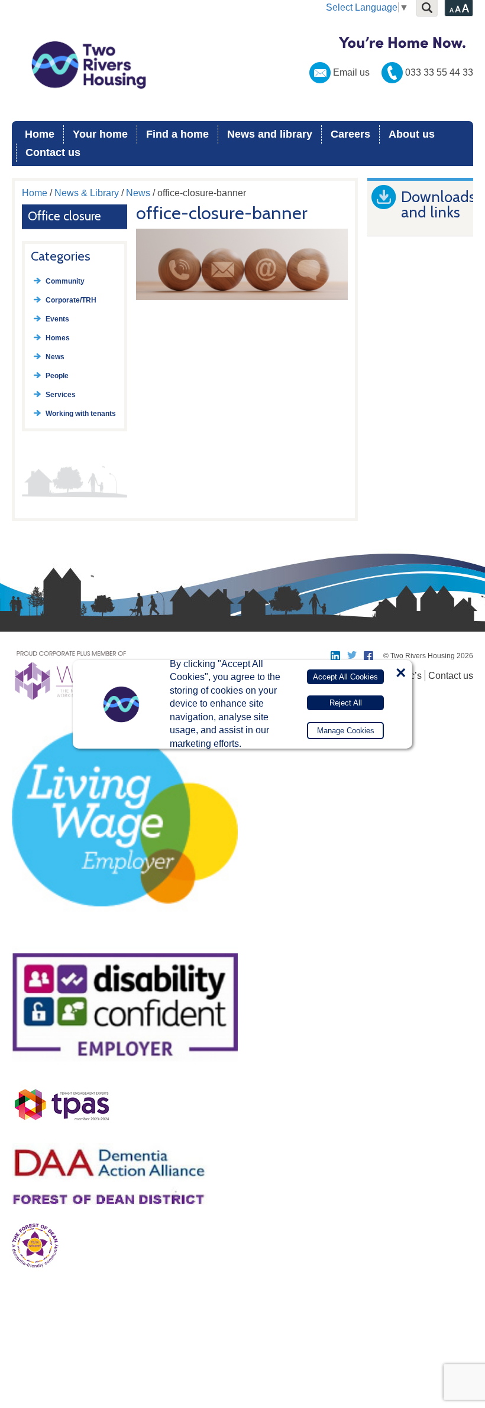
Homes (58, 338)
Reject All (345, 702)
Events (57, 319)
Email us (351, 72)
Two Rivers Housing (242, 65)
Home (39, 134)
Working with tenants (81, 413)
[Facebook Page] (369, 656)
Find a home (177, 134)
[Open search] (427, 8)
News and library (269, 134)
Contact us (52, 152)
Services (61, 395)
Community (65, 281)
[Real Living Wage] (125, 934)
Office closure (64, 216)
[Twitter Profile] (352, 656)
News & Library (86, 193)
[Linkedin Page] (336, 656)
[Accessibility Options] (458, 8)
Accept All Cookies (345, 676)
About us (412, 134)
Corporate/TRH (71, 300)
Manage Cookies (345, 730)
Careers (350, 134)
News (138, 193)
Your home (100, 134)
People (57, 376)
